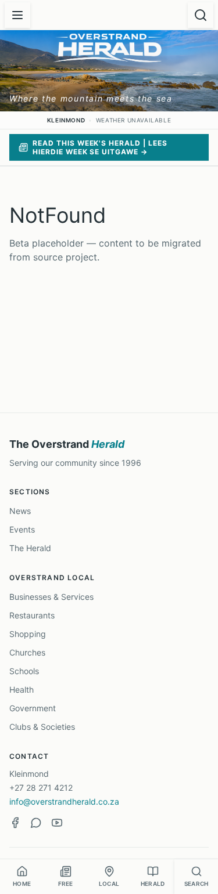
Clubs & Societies (42, 727)
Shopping (27, 634)
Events (22, 529)
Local (109, 883)
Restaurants (32, 615)
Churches (27, 652)
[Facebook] (15, 822)
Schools (24, 671)
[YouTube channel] (57, 822)
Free (65, 883)
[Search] (200, 15)
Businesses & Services (51, 597)
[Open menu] (17, 15)
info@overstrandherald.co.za (64, 801)
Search (196, 883)
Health (21, 689)
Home (22, 883)
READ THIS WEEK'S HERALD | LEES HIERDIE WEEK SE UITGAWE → (100, 147)
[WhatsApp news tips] (36, 822)
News (20, 511)
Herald (153, 883)
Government (32, 708)
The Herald (30, 548)
